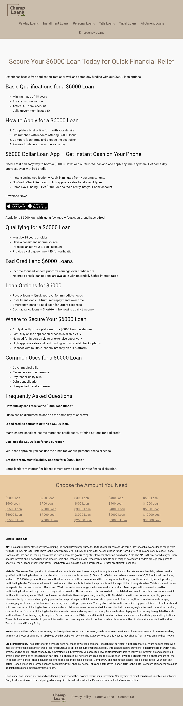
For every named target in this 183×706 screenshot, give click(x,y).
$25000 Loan (83, 520)
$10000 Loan (152, 514)
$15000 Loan (15, 520)
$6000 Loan (14, 514)
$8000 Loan (82, 514)
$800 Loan (81, 503)
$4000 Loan (117, 509)
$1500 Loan (14, 509)
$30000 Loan (118, 520)
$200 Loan (47, 498)
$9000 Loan (117, 514)
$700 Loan (47, 503)
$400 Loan (116, 498)
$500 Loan (150, 498)
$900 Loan (116, 503)
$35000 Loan (152, 520)
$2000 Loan (48, 509)
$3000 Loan (82, 509)
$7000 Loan (48, 514)
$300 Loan (81, 498)
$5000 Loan (151, 509)
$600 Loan (13, 503)
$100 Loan (13, 498)
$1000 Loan (151, 503)
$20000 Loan (49, 520)
